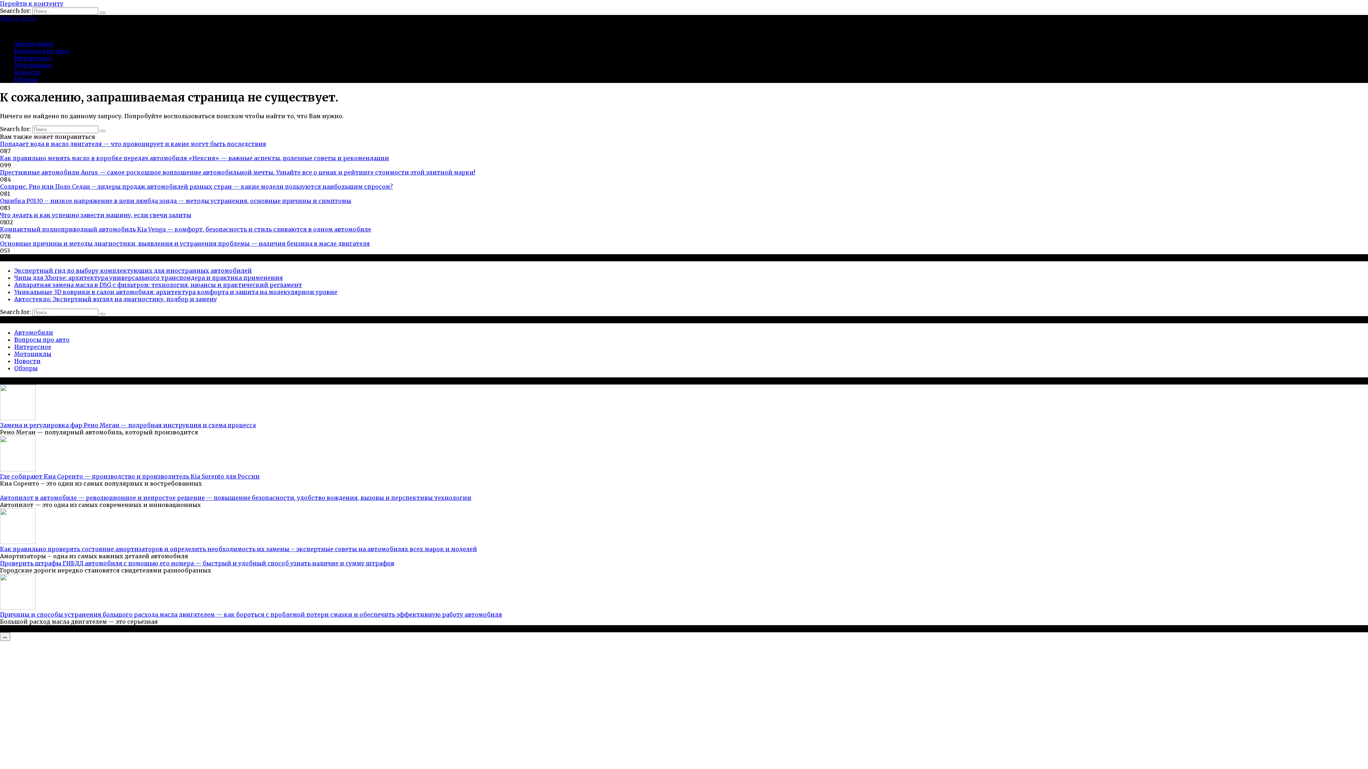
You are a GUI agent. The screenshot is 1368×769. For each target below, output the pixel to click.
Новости (27, 72)
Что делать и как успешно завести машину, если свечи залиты (95, 215)
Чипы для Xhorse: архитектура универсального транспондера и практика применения (148, 277)
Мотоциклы (32, 65)
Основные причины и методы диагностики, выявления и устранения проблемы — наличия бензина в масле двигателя (185, 243)
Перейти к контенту (31, 3)
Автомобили (33, 43)
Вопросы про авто (41, 50)
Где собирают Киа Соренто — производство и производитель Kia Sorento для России (130, 476)
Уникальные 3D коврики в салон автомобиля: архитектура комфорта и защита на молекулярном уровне (175, 291)
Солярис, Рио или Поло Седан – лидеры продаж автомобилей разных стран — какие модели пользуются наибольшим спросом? (196, 186)
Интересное (32, 58)
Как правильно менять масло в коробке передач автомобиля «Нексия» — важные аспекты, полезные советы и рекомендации (194, 158)
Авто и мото (17, 18)
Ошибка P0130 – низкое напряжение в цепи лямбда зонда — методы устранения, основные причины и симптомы (175, 200)
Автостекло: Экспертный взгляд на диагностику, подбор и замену (115, 299)
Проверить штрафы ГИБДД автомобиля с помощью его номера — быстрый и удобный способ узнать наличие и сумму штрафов (197, 563)
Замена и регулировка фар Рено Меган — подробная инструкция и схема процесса (128, 425)
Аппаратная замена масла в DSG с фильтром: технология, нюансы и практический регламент (158, 284)
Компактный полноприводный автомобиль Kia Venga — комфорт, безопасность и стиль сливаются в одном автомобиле (185, 229)
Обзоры (26, 79)
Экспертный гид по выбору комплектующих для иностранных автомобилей (133, 270)
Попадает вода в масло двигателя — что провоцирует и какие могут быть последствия (133, 143)
